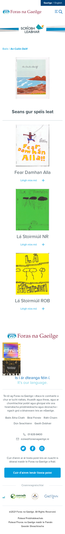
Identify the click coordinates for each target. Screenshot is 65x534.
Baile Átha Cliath (15, 417)
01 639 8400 (35, 434)
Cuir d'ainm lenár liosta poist (32, 472)
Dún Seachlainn (23, 423)
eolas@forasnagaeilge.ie (35, 439)
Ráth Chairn (50, 417)
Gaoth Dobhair (42, 423)
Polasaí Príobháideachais (30, 518)
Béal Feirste (34, 417)
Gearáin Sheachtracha (32, 526)
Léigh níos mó (28, 180)
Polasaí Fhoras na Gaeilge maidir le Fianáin (30, 522)
